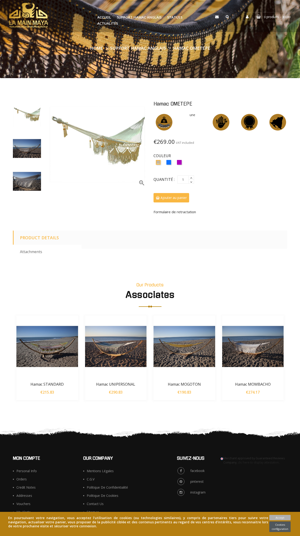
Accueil (104, 17)
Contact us (95, 504)
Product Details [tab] (39, 237)
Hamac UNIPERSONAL (115, 384)
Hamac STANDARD (47, 384)
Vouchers (23, 504)
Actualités (107, 23)
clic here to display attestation (258, 462)
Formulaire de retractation (175, 211)
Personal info (26, 471)
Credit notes (26, 487)
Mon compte (26, 458)
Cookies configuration (280, 527)
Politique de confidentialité (107, 487)
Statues (174, 17)
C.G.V (90, 479)
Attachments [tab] (31, 251)
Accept (280, 517)
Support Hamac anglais (139, 17)
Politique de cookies (102, 495)
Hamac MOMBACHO (253, 384)
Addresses (24, 495)
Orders (21, 479)
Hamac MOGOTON (184, 384)
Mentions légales (100, 471)
